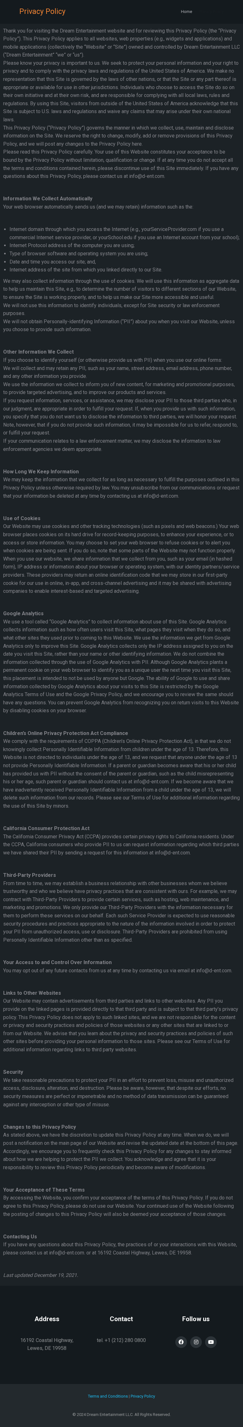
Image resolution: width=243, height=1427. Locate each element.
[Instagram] (196, 1342)
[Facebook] (181, 1342)
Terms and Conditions (108, 1396)
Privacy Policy (143, 1396)
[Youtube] (211, 1342)
